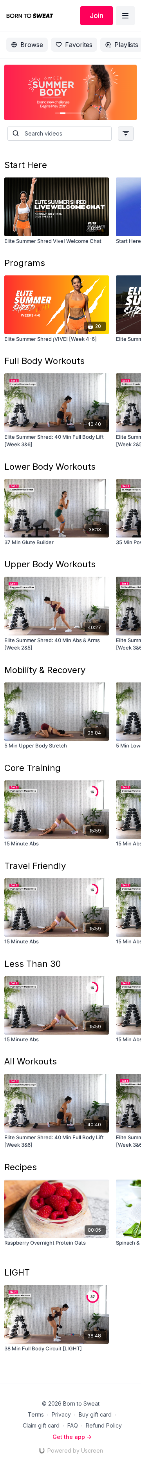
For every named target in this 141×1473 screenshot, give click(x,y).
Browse (31, 45)
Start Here (25, 165)
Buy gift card (95, 1414)
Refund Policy (104, 1425)
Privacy (61, 1414)
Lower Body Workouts (50, 466)
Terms (36, 1414)
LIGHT (17, 1272)
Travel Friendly (35, 866)
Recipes (20, 1167)
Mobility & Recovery (44, 670)
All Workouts (30, 1061)
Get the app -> (72, 1436)
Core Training (32, 768)
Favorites (78, 45)
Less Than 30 (32, 964)
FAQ (72, 1425)
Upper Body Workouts (50, 564)
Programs (24, 263)
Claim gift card (41, 1425)
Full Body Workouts (44, 361)
